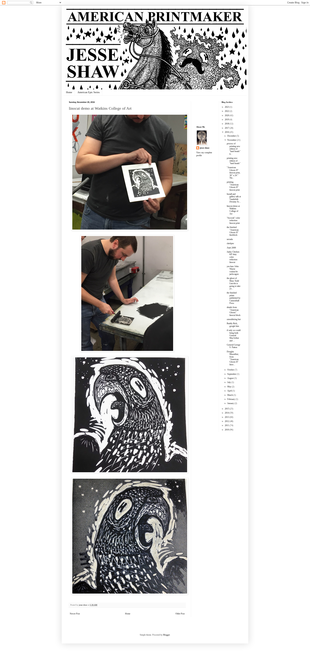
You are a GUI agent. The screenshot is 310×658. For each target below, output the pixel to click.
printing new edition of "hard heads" (233, 161)
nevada (230, 239)
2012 (227, 421)
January (230, 403)
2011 (227, 425)
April (229, 390)
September (232, 374)
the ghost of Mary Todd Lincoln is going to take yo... (233, 283)
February (231, 399)
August (230, 378)
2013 (227, 417)
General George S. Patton (233, 346)
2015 (227, 408)
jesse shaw (205, 148)
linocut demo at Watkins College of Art (233, 210)
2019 (227, 119)
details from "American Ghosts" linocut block (233, 311)
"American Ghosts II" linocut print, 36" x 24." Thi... (233, 172)
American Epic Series (89, 92)
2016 (227, 132)
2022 (227, 111)
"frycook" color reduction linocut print (233, 220)
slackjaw (230, 243)
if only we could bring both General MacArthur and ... (234, 335)
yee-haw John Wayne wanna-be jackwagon (233, 270)
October (231, 369)
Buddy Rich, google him (233, 324)
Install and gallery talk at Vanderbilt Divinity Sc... (234, 198)
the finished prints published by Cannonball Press (233, 297)
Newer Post (75, 613)
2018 (227, 123)
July (229, 382)
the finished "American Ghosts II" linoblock (233, 231)
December (231, 136)
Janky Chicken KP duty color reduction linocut (233, 257)
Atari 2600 (231, 247)
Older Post (180, 613)
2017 (227, 128)
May (229, 386)
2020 (227, 115)
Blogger (166, 635)
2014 (227, 413)
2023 (227, 107)
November (232, 140)
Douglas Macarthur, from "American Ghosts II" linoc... (233, 358)
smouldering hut (234, 319)
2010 (227, 429)
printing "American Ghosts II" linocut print (233, 186)
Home (69, 92)
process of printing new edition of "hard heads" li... (233, 148)
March (230, 395)
